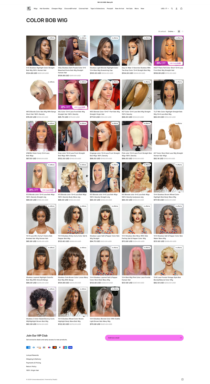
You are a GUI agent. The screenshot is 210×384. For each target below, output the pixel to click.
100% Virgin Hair (32, 370)
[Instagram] (182, 379)
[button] (171, 31)
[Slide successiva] (53, 50)
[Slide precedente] (29, 50)
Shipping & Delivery (33, 359)
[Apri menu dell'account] (176, 8)
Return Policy (31, 366)
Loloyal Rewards (32, 355)
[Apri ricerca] (172, 8)
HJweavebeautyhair (37, 379)
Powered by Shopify (51, 379)
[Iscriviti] (181, 338)
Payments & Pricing (33, 363)
